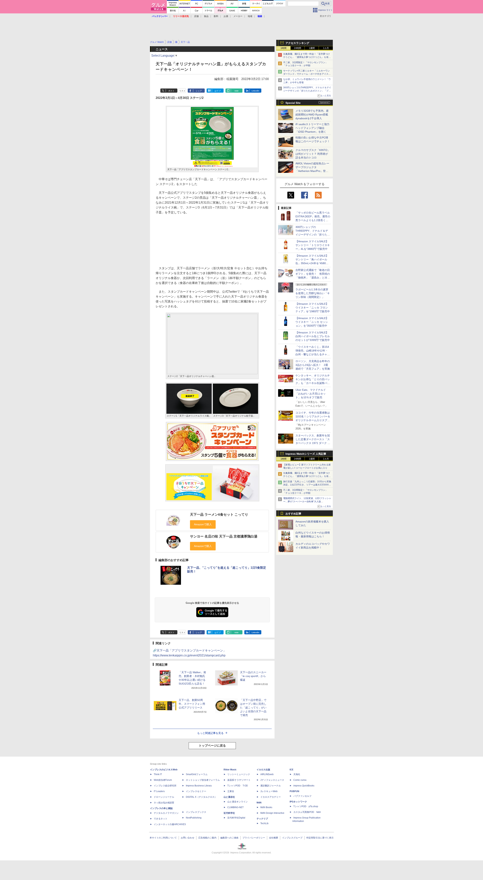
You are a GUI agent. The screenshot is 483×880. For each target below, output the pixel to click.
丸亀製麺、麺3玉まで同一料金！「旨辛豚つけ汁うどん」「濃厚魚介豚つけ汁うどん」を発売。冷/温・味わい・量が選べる (306, 57)
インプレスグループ (292, 837)
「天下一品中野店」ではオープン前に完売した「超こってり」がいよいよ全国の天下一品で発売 (253, 707)
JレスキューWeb (269, 791)
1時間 (283, 48)
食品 (206, 16)
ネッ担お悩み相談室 (164, 802)
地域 (250, 16)
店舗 (196, 16)
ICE (291, 769)
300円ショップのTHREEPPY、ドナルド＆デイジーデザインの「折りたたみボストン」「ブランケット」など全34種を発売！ (307, 90)
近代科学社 (229, 813)
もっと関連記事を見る (210, 733)
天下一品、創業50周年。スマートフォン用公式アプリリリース (192, 703)
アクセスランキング (297, 43)
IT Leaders (159, 791)
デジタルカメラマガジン (166, 813)
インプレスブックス (196, 812)
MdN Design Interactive (272, 813)
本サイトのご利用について (163, 837)
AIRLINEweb (267, 774)
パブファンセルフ (302, 796)
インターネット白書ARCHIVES (170, 824)
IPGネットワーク (298, 801)
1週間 (312, 48)
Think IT (158, 774)
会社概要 (273, 837)
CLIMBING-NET (235, 807)
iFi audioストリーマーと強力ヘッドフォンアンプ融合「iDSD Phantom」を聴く (312, 128)
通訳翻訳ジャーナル (270, 785)
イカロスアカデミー (270, 797)
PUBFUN (294, 791)
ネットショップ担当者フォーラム (203, 780)
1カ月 (326, 48)
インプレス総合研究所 (165, 785)
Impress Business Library (199, 785)
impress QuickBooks (303, 785)
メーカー (237, 16)
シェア (199, 91)
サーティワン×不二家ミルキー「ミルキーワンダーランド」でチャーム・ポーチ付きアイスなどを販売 (307, 73)
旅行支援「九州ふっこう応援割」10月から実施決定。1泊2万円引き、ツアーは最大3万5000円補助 (307, 484)
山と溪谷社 (229, 797)
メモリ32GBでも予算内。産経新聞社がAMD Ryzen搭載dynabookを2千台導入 (312, 114)
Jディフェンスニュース (272, 780)
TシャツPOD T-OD (237, 785)
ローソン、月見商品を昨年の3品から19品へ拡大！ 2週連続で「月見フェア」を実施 (312, 365)
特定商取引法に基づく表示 (320, 837)
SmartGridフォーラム (197, 774)
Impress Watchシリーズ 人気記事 (305, 453)
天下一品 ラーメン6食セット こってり (219, 514)
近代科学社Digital (236, 817)
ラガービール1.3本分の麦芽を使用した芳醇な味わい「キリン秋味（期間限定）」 (312, 293)
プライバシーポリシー (253, 837)
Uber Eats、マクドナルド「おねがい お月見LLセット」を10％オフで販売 (310, 393)
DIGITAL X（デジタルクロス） (201, 797)
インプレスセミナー (196, 791)
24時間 (297, 48)
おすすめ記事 (293, 513)
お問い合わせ (187, 837)
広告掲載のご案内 (207, 837)
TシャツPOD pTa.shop (305, 806)
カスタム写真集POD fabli (307, 812)
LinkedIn (255, 91)
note (236, 91)
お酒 (226, 16)
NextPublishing (194, 817)
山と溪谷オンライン (237, 801)
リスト (182, 91)
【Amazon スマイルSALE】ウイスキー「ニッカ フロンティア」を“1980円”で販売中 (312, 307)
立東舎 (230, 791)
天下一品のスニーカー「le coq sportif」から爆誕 (253, 676)
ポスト (171, 91)
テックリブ (262, 818)
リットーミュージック (238, 774)
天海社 (296, 774)
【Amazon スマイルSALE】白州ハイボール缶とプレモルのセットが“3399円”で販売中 (312, 336)
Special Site (293, 102)
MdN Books (266, 807)
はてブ (218, 91)
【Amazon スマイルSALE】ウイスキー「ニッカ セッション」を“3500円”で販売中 (311, 322)
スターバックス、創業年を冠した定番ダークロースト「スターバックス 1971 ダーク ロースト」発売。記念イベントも (312, 443)
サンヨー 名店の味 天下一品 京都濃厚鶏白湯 (223, 536)
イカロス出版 (263, 769)
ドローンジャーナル (164, 797)
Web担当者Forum (163, 780)
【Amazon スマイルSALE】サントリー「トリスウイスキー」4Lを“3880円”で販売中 (312, 245)
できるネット (160, 818)
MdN (259, 802)
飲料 (216, 16)
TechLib (264, 823)
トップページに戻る (212, 745)
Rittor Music (230, 769)
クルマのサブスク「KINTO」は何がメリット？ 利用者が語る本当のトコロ (312, 153)
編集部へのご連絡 (229, 837)
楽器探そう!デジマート (239, 780)
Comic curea (299, 780)
